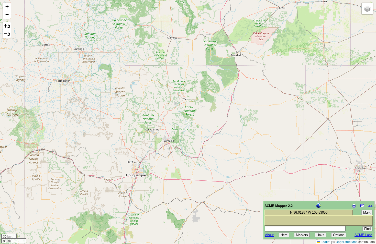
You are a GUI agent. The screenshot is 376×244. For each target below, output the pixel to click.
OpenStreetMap (347, 241)
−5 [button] (7, 34)
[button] (7, 7)
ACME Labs (363, 235)
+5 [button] (7, 26)
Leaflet (325, 241)
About (269, 235)
